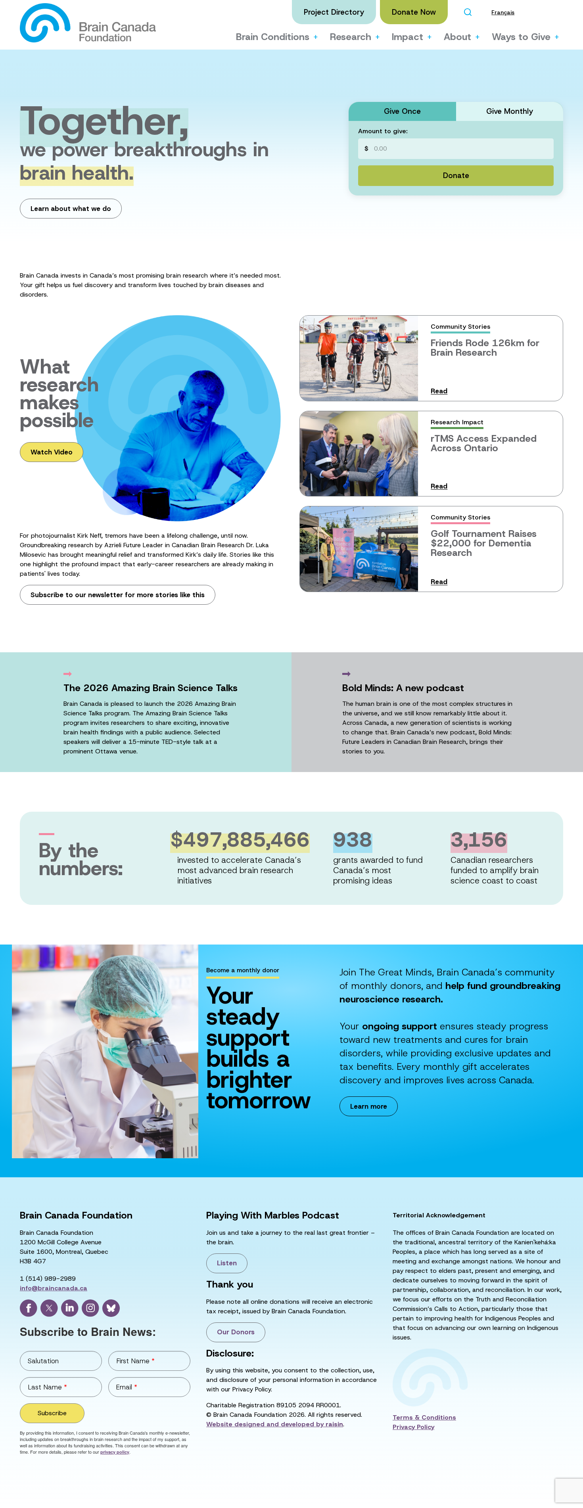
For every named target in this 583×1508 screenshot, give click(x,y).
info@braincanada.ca (53, 1288)
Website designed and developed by (274, 1424)
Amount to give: (382, 131)
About (457, 37)
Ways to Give (521, 37)
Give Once (402, 111)
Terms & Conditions (424, 1417)
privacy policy (114, 1452)
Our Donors (236, 1332)
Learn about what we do (71, 208)
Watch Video (52, 452)
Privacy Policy (413, 1427)
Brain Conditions (272, 37)
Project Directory (334, 12)
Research (350, 37)
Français (502, 12)
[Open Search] (467, 12)
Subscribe (52, 1413)
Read (439, 391)
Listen (227, 1263)
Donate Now (414, 12)
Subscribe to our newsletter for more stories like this (118, 594)
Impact (407, 37)
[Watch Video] (128, 491)
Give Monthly (509, 111)
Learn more (368, 1106)
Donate (456, 175)
